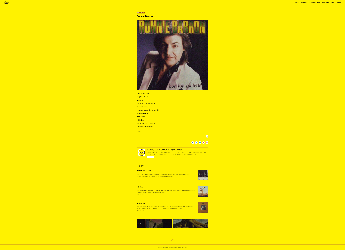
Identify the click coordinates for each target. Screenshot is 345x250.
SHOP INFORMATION (315, 2)
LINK (333, 2)
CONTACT (338, 2)
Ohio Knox (140, 187)
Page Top (172, 240)
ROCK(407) (139, 131)
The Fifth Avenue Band (144, 171)
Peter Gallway (141, 203)
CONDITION (304, 2)
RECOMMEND (325, 2)
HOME (296, 2)
